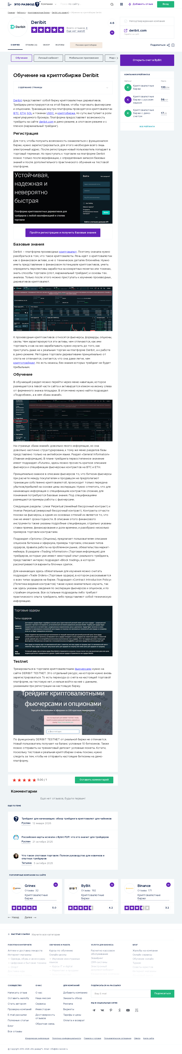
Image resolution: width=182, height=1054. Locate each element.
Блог (11, 1026)
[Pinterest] (111, 1010)
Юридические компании (105, 974)
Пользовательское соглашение (117, 1038)
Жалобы (59, 45)
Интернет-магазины (20, 955)
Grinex (30, 886)
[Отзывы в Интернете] (27, 4)
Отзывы (29, 891)
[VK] (102, 1010)
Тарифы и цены (72, 1015)
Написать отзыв (17, 993)
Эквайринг (97, 958)
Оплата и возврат (74, 1020)
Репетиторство (61, 975)
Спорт (14, 967)
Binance (144, 886)
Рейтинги (21, 13)
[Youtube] (128, 1010)
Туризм (137, 963)
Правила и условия (92, 1038)
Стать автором (17, 1004)
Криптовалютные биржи (39, 13)
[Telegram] (94, 1010)
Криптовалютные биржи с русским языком (143, 100)
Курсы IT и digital (62, 966)
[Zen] (119, 1010)
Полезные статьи (18, 1020)
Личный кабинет (48, 58)
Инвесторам (43, 1009)
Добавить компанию (75, 993)
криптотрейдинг (24, 363)
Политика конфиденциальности (66, 1038)
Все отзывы (15, 1032)
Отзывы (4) (31, 45)
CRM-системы (99, 962)
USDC (50, 113)
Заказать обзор (72, 998)
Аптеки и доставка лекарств (25, 951)
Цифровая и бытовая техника (28, 963)
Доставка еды (16, 971)
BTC (16, 113)
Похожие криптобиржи (86, 45)
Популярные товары (20, 975)
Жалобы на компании (145, 951)
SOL (29, 113)
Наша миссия (43, 998)
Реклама (68, 1004)
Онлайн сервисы (142, 955)
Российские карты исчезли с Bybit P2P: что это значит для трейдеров (65, 837)
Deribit (17, 100)
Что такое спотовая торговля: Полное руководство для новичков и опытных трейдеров (63, 857)
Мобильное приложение (84, 58)
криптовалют (68, 252)
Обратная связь (45, 1024)
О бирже (15, 45)
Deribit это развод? (60, 13)
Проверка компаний (20, 1009)
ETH (23, 113)
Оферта (137, 1038)
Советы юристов (143, 967)
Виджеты (68, 1009)
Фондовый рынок (143, 975)
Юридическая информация (37, 1038)
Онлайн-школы (57, 955)
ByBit (86, 886)
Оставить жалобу (18, 998)
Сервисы (41, 1004)
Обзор (46, 45)
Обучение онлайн (143, 959)
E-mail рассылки (17, 1015)
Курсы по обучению (61, 951)
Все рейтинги (147, 127)
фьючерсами (83, 669)
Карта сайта (148, 1038)
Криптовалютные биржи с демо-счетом (143, 113)
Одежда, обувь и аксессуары (28, 959)
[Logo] (18, 27)
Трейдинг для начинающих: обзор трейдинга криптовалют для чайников (67, 819)
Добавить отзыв (143, 4)
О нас (39, 993)
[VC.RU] (136, 1010)
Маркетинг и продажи (65, 971)
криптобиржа (66, 113)
